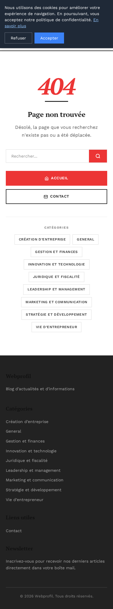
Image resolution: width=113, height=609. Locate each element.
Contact (59, 196)
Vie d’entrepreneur (56, 327)
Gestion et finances (56, 252)
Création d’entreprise (42, 239)
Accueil (59, 178)
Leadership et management (56, 289)
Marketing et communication (56, 302)
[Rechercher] (98, 156)
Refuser (18, 38)
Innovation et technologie (56, 264)
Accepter (49, 38)
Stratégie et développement (56, 314)
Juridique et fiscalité (56, 277)
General (85, 239)
